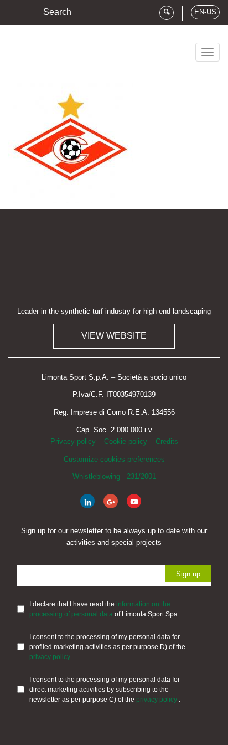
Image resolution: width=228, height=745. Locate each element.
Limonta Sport (49, 48)
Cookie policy (125, 441)
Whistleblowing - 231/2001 (114, 476)
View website (114, 335)
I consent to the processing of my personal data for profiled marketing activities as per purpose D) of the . (107, 647)
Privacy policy (73, 441)
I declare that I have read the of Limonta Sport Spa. (104, 609)
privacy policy (49, 657)
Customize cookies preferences (114, 459)
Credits (167, 441)
